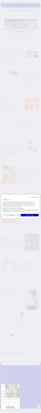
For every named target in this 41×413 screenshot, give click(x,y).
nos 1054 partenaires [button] (13, 201)
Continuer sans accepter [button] (35, 197)
